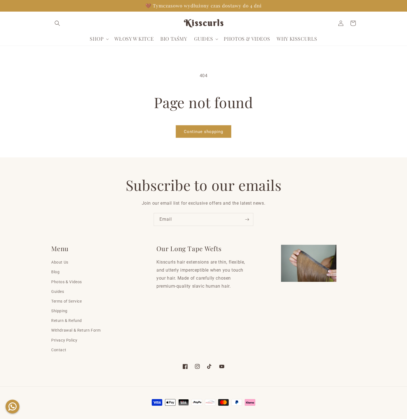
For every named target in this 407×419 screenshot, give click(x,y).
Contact (58, 350)
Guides (57, 291)
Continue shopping (203, 131)
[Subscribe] (247, 219)
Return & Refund (66, 320)
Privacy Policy (64, 340)
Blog (55, 272)
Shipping (59, 311)
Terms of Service (66, 301)
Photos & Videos (66, 282)
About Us (59, 262)
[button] (57, 23)
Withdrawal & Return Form (76, 330)
